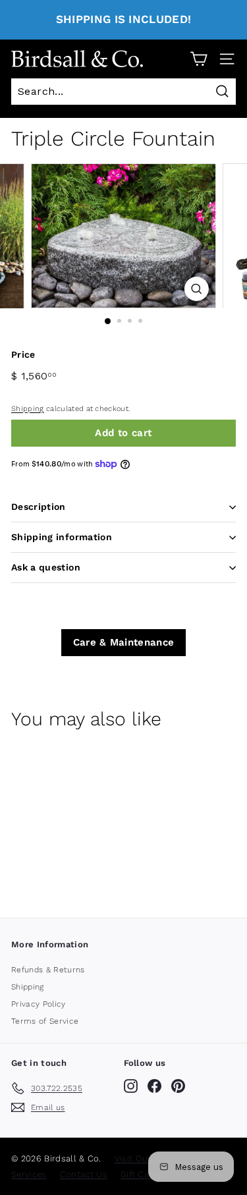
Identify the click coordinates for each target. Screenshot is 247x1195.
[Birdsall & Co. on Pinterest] (178, 1086)
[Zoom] (196, 289)
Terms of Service (44, 1021)
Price (23, 354)
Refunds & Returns (48, 969)
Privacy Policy (38, 1004)
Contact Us (83, 1174)
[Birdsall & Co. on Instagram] (131, 1086)
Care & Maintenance (124, 642)
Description (38, 506)
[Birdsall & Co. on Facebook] (154, 1086)
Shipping (27, 408)
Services (29, 1174)
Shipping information (61, 537)
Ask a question (45, 567)
